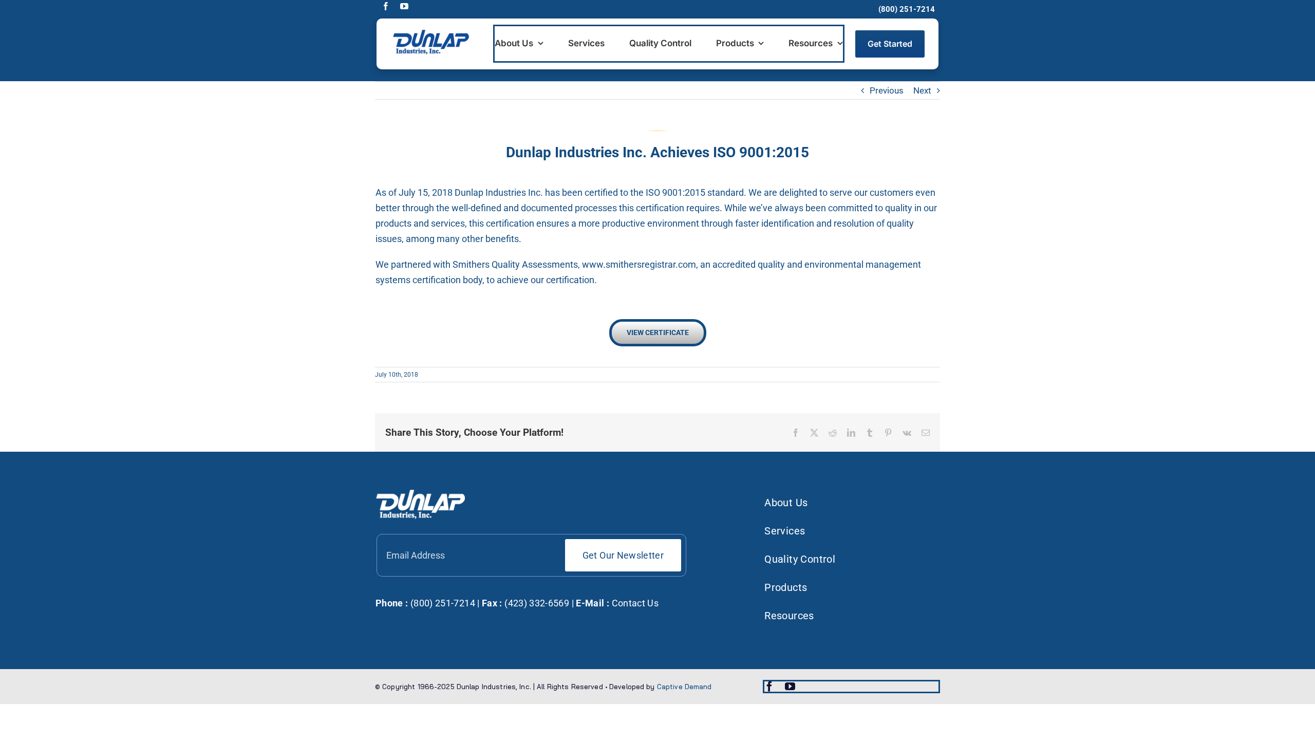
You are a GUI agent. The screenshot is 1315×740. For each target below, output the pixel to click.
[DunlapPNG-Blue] (430, 33)
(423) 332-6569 (535, 603)
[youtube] (404, 6)
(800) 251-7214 (441, 603)
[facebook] (386, 6)
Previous (887, 90)
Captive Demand (684, 686)
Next (922, 90)
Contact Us (635, 603)
